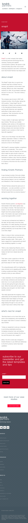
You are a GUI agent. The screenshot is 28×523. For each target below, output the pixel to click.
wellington (12, 8)
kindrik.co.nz (8, 5)
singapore (19, 8)
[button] (3, 53)
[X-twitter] (4, 427)
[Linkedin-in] (1, 427)
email (4, 373)
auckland (5, 8)
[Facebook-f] (8, 427)
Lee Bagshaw (19, 204)
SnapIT (3, 58)
